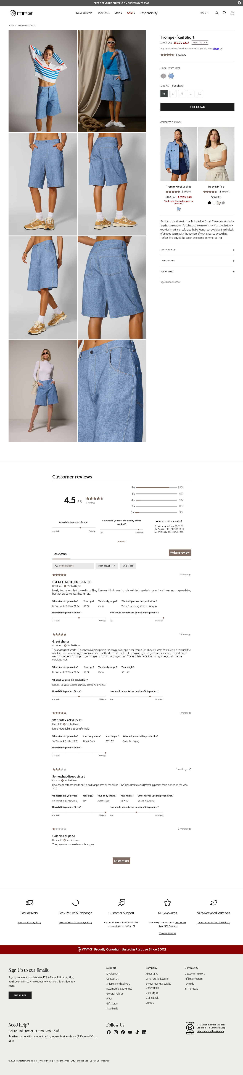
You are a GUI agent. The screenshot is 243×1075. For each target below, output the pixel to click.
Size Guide (112, 1008)
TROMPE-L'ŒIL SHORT (26, 25)
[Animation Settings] (239, 3)
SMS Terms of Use (79, 1060)
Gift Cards (111, 1003)
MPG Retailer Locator (157, 978)
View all (122, 541)
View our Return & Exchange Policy (75, 922)
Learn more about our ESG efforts (214, 922)
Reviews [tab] (61, 554)
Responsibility (149, 13)
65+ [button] (84, 800)
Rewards (189, 983)
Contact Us (112, 978)
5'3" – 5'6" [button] (125, 672)
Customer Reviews (195, 973)
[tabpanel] (121, 715)
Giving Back (152, 997)
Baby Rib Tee (216, 186)
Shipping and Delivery (118, 983)
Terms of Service (61, 1060)
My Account (112, 973)
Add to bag (197, 107)
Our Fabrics (152, 992)
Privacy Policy (45, 1060)
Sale (130, 13)
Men (117, 13)
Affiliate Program (194, 978)
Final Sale (198, 42)
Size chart (177, 85)
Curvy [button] (101, 606)
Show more (121, 860)
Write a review (179, 552)
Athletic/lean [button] (89, 741)
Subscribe (20, 995)
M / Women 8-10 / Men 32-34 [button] (65, 606)
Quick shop (184, 177)
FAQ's (109, 998)
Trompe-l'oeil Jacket (178, 186)
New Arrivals (84, 13)
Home (11, 25)
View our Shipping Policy (29, 922)
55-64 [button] (86, 606)
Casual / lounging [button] (148, 606)
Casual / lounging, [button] (61, 685)
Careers (150, 1002)
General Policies (114, 993)
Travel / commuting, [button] (131, 606)
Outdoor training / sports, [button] (82, 685)
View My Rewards (167, 933)
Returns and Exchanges (119, 988)
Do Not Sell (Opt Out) (99, 1060)
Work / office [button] (99, 685)
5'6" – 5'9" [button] (124, 800)
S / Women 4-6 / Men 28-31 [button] (65, 741)
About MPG (152, 973)
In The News (191, 988)
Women (103, 13)
